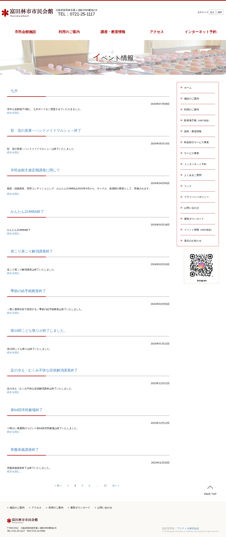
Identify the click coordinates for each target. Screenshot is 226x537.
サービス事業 (191, 153)
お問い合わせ (191, 207)
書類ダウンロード (194, 218)
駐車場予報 (197, 120)
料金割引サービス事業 (196, 142)
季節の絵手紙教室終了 (28, 291)
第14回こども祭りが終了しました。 (39, 330)
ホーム (188, 87)
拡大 (212, 12)
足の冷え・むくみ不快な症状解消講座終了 (44, 370)
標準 (220, 12)
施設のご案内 (17, 507)
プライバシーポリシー (196, 197)
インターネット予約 (195, 164)
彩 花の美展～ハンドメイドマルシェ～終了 (46, 130)
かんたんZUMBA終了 (27, 211)
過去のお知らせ (192, 240)
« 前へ (58, 485)
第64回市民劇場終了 (27, 410)
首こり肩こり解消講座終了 (32, 251)
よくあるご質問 (192, 175)
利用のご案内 (56, 507)
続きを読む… (14, 112)
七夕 (14, 91)
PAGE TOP (210, 494)
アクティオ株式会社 (188, 528)
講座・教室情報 (192, 131)
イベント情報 (198, 229)
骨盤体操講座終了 (25, 449)
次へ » (115, 485)
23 (105, 485)
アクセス (36, 507)
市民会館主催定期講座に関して (35, 170)
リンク (188, 186)
